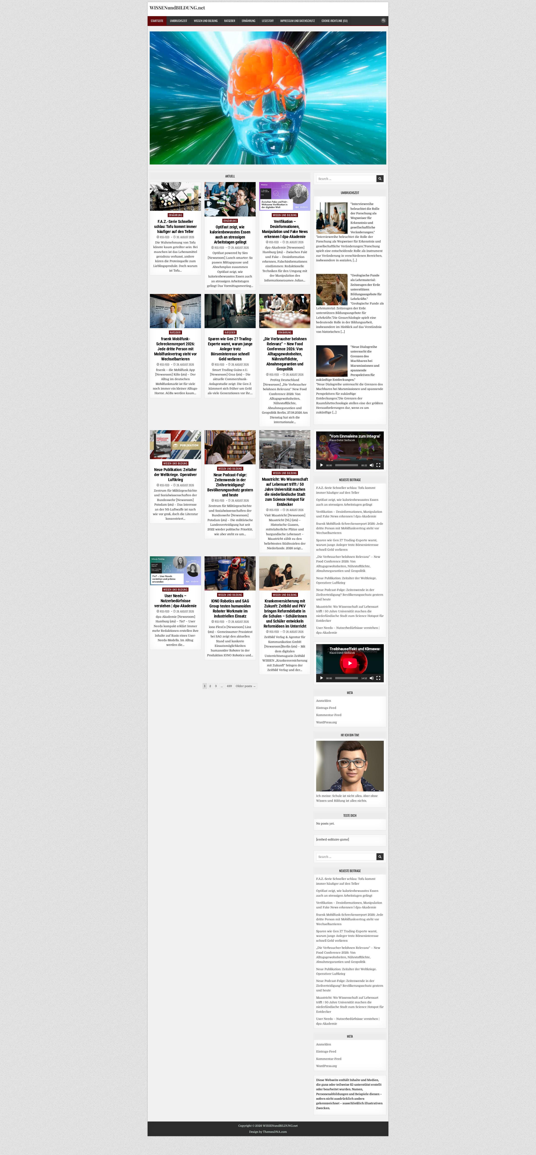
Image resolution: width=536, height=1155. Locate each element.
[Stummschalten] (372, 465)
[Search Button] (383, 20)
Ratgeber (229, 20)
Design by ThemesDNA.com (268, 1131)
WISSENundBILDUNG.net (177, 7)
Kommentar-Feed (328, 715)
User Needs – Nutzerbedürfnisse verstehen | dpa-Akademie (175, 600)
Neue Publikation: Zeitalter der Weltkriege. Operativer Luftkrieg (175, 474)
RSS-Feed (164, 237)
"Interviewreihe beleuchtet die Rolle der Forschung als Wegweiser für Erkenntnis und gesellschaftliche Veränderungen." (364, 218)
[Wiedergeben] (322, 465)
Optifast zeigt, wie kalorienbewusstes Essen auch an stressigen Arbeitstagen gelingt (230, 234)
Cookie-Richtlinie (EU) (335, 20)
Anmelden (323, 700)
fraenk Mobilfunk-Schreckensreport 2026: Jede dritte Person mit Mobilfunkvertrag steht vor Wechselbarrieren (175, 348)
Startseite (157, 20)
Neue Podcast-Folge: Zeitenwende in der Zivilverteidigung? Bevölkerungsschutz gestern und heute (230, 484)
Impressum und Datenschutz (297, 20)
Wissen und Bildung (206, 20)
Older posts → (246, 686)
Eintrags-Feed (326, 708)
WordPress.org (326, 722)
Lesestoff (268, 20)
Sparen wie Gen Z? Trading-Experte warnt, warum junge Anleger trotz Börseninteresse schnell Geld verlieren (230, 348)
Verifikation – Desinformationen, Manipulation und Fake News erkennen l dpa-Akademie (285, 229)
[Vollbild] (378, 465)
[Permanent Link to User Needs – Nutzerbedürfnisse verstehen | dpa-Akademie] (175, 570)
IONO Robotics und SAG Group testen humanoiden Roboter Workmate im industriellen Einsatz (230, 608)
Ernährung (248, 20)
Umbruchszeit (178, 20)
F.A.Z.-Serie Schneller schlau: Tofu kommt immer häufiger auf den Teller (175, 226)
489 (229, 686)
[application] (350, 450)
